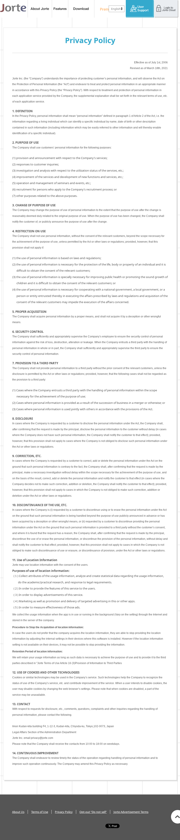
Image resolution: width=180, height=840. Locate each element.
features (60, 9)
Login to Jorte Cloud (166, 9)
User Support (140, 9)
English (116, 9)
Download (81, 9)
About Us (18, 812)
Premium (106, 9)
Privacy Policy (64, 812)
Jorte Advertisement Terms (130, 812)
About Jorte (40, 9)
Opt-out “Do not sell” (93, 812)
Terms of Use (39, 812)
